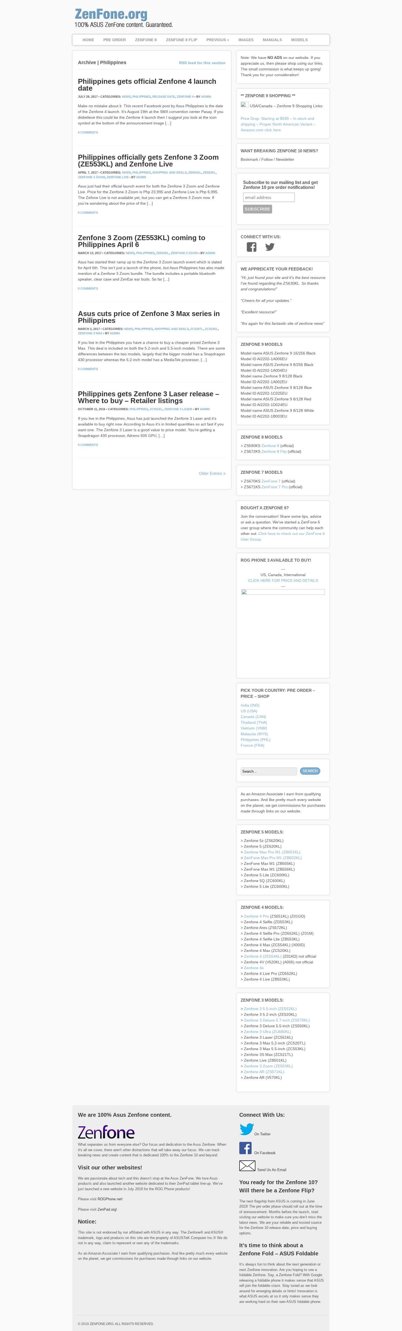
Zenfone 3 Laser (178, 409)
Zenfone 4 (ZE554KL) (263, 956)
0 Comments (88, 132)
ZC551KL (156, 409)
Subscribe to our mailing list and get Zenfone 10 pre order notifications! (280, 185)
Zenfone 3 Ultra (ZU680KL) (267, 1031)
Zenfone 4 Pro (256, 916)
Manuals (272, 40)
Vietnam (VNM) (254, 728)
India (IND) (250, 705)
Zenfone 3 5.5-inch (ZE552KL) (270, 1009)
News (126, 96)
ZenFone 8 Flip (181, 40)
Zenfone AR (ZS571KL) (264, 1072)
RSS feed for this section (202, 63)
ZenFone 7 (271, 481)
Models (299, 40)
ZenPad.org (107, 1209)
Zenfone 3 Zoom (91, 177)
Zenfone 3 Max (90, 333)
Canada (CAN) (253, 716)
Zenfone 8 (270, 445)
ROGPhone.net (110, 1199)
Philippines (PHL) (255, 739)
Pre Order (114, 40)
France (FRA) (252, 745)
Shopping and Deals (169, 172)
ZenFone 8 (146, 40)
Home (88, 40)
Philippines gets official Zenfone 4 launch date (147, 84)
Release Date (163, 96)
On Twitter (262, 1134)
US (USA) (249, 711)
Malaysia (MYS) (254, 734)
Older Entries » (212, 473)
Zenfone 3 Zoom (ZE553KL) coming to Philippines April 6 (141, 241)
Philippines (141, 96)
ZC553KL (211, 328)
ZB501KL (194, 172)
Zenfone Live (118, 177)
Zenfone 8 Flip (274, 451)
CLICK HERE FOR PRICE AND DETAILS (283, 580)
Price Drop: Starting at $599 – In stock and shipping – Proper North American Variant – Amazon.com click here (278, 124)
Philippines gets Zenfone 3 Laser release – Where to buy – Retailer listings (148, 397)
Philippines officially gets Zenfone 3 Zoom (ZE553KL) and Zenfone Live (148, 160)
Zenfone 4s (254, 968)
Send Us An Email (271, 1170)
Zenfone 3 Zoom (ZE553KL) (268, 1066)
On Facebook (265, 1153)
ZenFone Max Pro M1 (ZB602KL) (273, 858)
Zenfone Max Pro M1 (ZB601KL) (272, 852)
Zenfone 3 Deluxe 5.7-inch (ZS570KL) (277, 1020)
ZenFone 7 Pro (274, 487)
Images (246, 40)
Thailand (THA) (254, 722)
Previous (217, 40)
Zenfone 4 (185, 96)
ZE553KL (209, 172)
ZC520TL (196, 328)
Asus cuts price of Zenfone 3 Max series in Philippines (149, 316)
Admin (206, 96)
